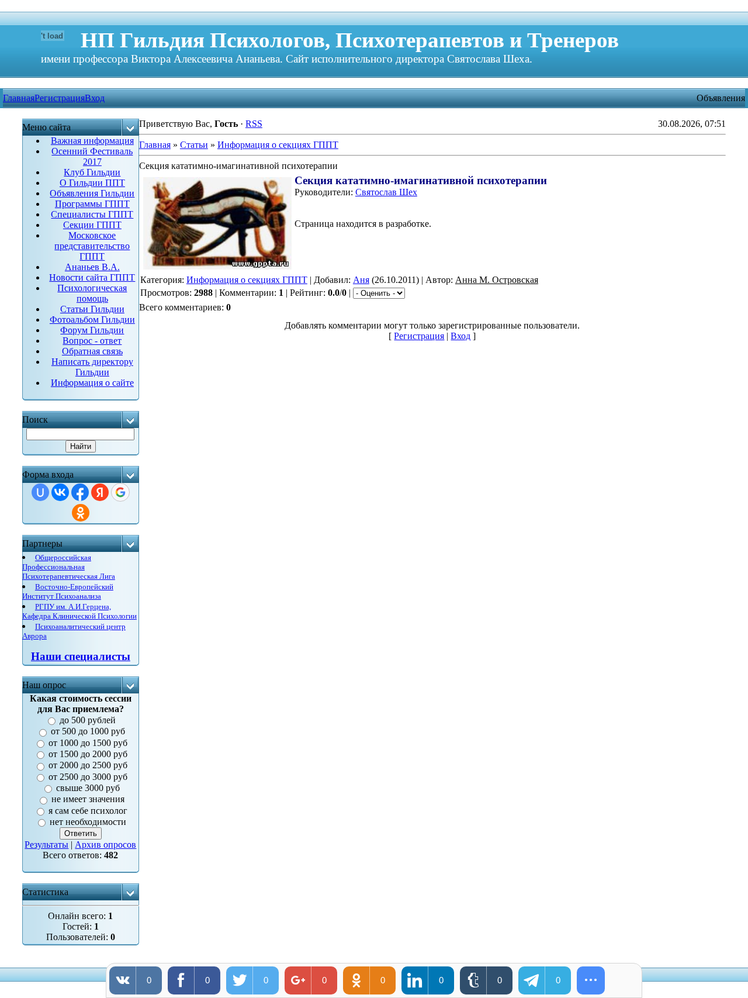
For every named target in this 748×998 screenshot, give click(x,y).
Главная (155, 145)
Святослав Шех (386, 192)
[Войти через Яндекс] (100, 492)
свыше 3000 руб (88, 788)
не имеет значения (87, 799)
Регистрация (59, 98)
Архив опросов (105, 844)
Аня (361, 280)
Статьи (194, 145)
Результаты (46, 844)
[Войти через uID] (40, 492)
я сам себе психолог (88, 811)
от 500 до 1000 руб (88, 732)
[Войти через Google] (120, 492)
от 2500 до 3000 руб (88, 777)
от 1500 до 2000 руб (88, 754)
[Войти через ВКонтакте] (60, 492)
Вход (95, 98)
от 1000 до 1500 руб (88, 743)
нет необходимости (88, 822)
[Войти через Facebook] (80, 492)
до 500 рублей (88, 720)
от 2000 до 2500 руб (88, 766)
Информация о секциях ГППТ (277, 145)
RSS (253, 124)
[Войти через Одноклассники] (80, 513)
